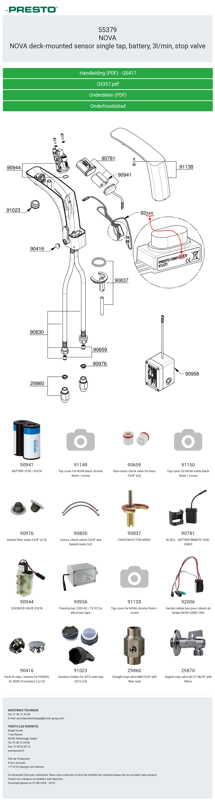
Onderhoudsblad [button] (108, 106)
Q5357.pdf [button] (108, 84)
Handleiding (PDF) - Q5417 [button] (108, 73)
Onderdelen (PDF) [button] (108, 95)
